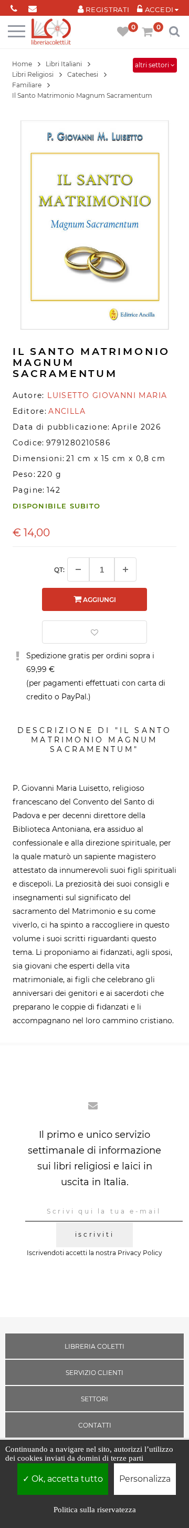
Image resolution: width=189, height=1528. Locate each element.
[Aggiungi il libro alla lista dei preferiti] (94, 632)
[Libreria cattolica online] (51, 32)
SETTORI (94, 1399)
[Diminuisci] (78, 569)
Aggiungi (98, 600)
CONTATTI (94, 1425)
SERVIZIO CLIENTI (94, 1373)
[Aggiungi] (125, 569)
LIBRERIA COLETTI (94, 1346)
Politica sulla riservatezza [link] (95, 1509)
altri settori (153, 65)
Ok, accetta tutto (66, 1479)
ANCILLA (67, 411)
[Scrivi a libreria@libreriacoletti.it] (32, 7)
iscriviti (94, 1234)
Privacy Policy (140, 1253)
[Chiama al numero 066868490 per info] (14, 7)
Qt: (59, 570)
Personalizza (145, 1479)
